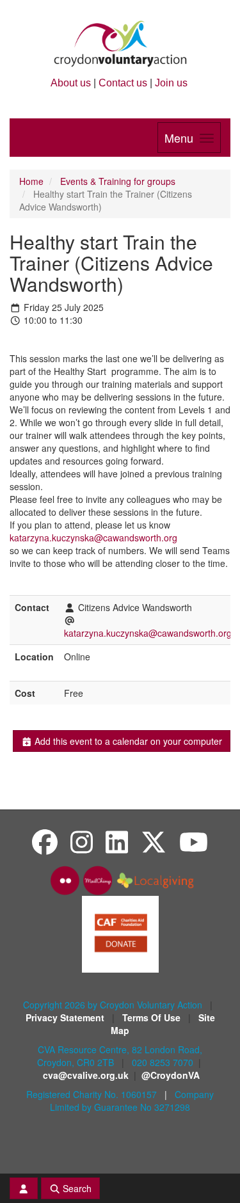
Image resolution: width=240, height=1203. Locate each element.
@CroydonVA (170, 1075)
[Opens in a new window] (120, 933)
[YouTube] (193, 841)
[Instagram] (81, 841)
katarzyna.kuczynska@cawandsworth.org (93, 537)
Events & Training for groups (117, 181)
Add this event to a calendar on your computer (127, 741)
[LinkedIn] (117, 841)
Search (76, 1188)
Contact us (123, 82)
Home (31, 181)
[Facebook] (45, 841)
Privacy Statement (66, 1017)
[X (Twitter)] (153, 841)
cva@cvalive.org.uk (86, 1075)
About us (71, 82)
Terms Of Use (152, 1017)
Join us (171, 82)
